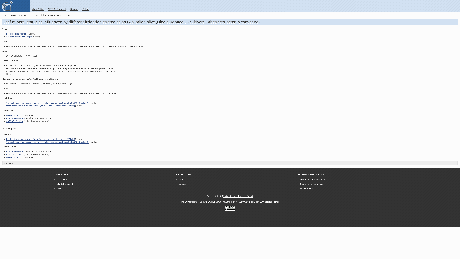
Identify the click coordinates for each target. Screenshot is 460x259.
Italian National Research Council (238, 196)
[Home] (15, 6)
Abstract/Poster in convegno (19, 36)
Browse (74, 9)
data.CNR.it (38, 9)
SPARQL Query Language (311, 184)
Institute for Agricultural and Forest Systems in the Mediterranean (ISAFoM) (40, 105)
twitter (182, 179)
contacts (183, 184)
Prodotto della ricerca (16, 33)
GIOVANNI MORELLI (15, 115)
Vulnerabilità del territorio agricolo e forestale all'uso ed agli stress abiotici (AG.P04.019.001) (47, 103)
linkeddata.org (307, 188)
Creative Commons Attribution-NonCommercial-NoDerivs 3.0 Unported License (243, 201)
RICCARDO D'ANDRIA (15, 118)
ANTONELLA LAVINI (14, 121)
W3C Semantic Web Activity (312, 179)
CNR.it (85, 9)
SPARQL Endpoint (57, 9)
